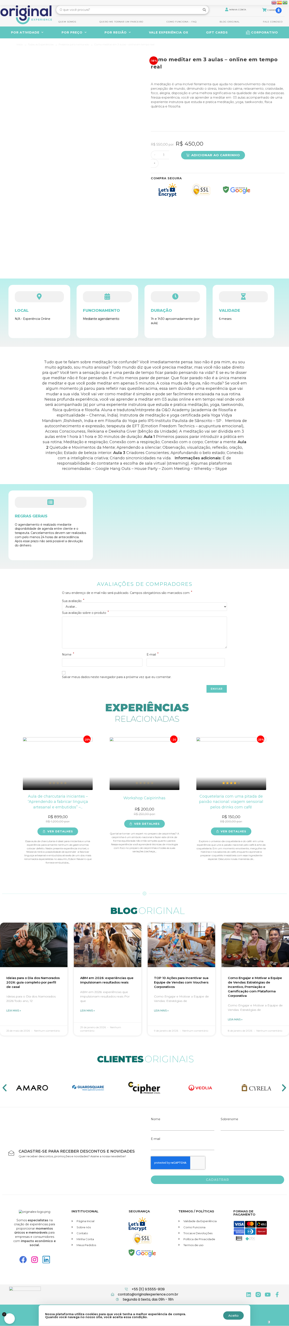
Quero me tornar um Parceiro (121, 21)
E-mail (152, 654)
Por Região (116, 32)
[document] (144, 1226)
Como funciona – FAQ (182, 21)
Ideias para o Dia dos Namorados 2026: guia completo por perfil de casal (33, 982)
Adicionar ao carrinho (215, 155)
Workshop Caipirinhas (144, 798)
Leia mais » (13, 1010)
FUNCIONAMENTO (101, 310)
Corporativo (264, 32)
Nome (68, 654)
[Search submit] (204, 10)
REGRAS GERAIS (31, 516)
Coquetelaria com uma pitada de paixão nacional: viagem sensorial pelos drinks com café (231, 801)
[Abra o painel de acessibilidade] (279, 10)
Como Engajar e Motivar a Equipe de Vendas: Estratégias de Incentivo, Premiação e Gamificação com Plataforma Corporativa (255, 987)
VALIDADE (229, 310)
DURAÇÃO (161, 310)
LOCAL (22, 310)
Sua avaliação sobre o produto (85, 613)
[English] (274, 2)
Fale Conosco (273, 21)
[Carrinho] (264, 9)
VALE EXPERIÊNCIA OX (168, 32)
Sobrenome (229, 1119)
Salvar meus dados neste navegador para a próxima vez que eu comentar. (116, 677)
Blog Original (230, 21)
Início (20, 44)
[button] (284, 1088)
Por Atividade (25, 32)
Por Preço (72, 32)
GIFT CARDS (217, 32)
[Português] (285, 2)
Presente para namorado (74, 44)
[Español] (279, 2)
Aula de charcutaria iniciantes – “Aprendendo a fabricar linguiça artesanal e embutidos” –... (58, 801)
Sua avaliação (73, 600)
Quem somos (67, 21)
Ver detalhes (60, 831)
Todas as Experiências (41, 44)
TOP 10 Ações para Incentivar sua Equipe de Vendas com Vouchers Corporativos (181, 982)
